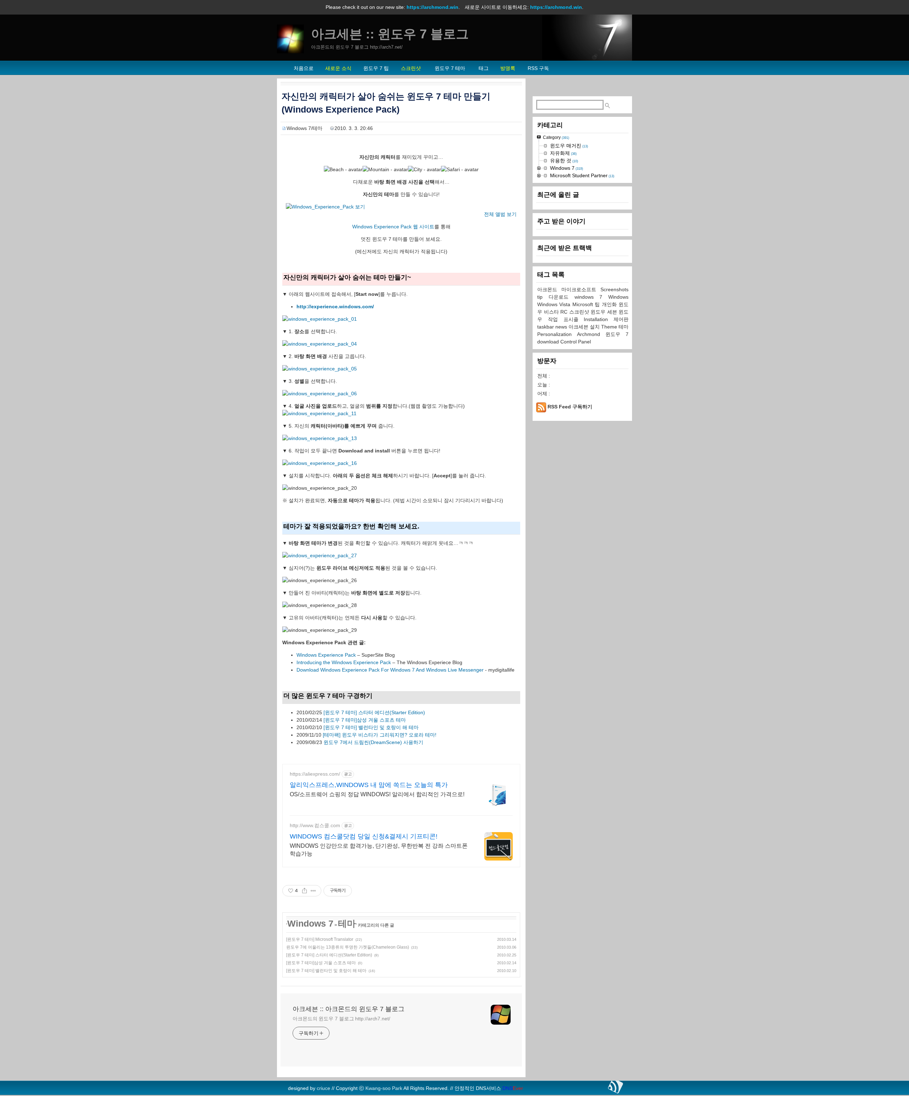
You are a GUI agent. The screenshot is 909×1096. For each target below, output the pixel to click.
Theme (610, 327)
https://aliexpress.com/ (315, 774)
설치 (595, 327)
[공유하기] (304, 890)
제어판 (621, 319)
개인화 (610, 304)
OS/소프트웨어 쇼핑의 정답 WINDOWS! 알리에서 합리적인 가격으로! (377, 794)
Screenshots (614, 289)
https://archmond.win (432, 7)
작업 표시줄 (566, 319)
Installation (599, 319)
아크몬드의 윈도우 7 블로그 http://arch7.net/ (341, 1018)
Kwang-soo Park (383, 1088)
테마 (347, 923)
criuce (323, 1088)
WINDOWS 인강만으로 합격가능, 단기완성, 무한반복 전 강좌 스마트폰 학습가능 (379, 850)
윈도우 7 (616, 334)
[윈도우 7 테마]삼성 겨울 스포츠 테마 (364, 720)
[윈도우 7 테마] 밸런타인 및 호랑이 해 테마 (371, 727)
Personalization (557, 334)
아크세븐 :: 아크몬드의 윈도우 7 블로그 (348, 1009)
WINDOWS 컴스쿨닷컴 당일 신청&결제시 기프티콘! (363, 836)
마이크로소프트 (580, 289)
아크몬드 (549, 289)
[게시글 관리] (313, 890)
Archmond (591, 334)
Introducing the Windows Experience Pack (343, 662)
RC (564, 312)
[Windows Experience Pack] (319, 319)
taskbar (546, 327)
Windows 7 (310, 923)
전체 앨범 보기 (500, 214)
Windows (618, 297)
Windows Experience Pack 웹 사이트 (393, 226)
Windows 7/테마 (304, 128)
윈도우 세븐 (604, 312)
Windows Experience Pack (326, 655)
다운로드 (562, 297)
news (561, 327)
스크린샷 (580, 312)
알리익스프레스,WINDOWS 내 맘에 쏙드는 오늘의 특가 (369, 784)
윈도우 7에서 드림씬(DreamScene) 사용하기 (373, 742)
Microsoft (583, 304)
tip (543, 297)
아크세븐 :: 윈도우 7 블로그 (390, 34)
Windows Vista (554, 304)
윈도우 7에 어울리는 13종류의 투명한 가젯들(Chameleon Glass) (347, 947)
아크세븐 (579, 327)
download (548, 341)
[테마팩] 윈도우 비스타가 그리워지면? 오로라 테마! (379, 735)
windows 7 (592, 297)
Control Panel (575, 341)
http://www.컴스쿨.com (315, 825)
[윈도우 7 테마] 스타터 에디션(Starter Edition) (374, 712)
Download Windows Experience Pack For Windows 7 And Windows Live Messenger (390, 670)
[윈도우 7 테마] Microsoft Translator (319, 939)
